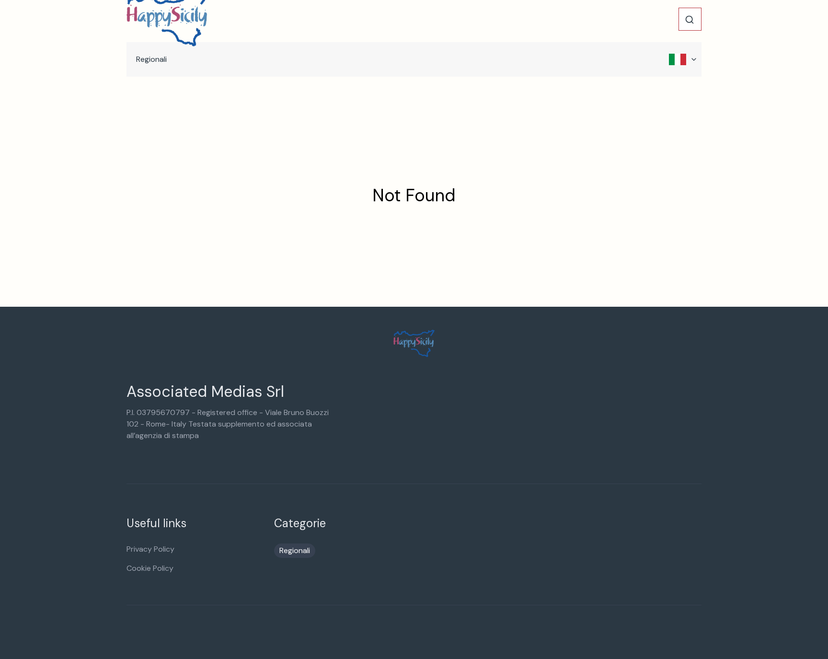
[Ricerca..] (689, 19)
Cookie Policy (149, 568)
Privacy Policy (150, 549)
